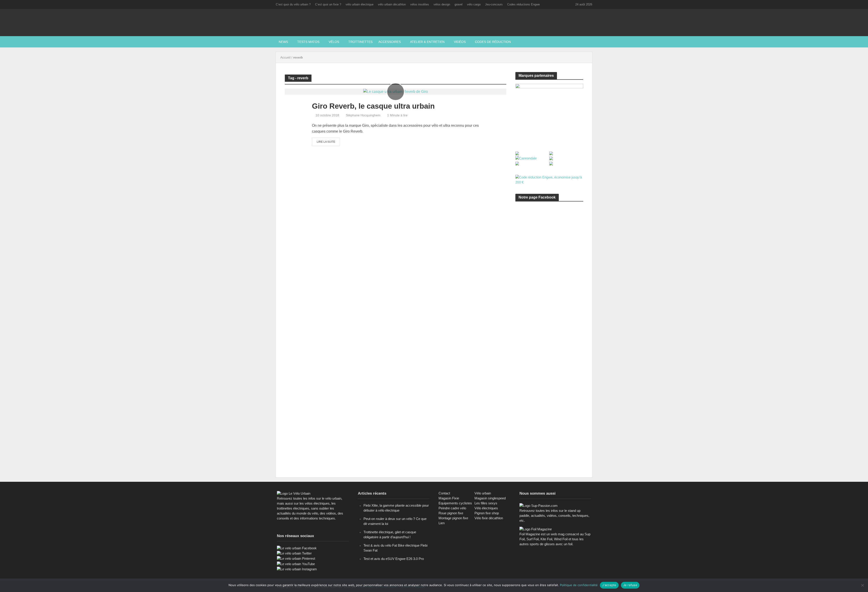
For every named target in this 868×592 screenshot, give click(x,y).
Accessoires (389, 42)
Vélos (334, 42)
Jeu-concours (494, 4)
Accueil (285, 57)
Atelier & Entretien (427, 42)
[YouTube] (296, 564)
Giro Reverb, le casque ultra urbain (373, 106)
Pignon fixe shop (486, 513)
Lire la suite (326, 141)
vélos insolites (419, 4)
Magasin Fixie (449, 498)
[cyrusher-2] (549, 112)
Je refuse (630, 585)
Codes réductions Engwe (523, 4)
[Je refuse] (862, 585)
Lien (442, 523)
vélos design (442, 4)
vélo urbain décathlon (392, 4)
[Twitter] (294, 553)
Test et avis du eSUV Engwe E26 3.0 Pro (393, 559)
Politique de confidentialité (579, 585)
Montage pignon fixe (453, 518)
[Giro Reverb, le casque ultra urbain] (395, 91)
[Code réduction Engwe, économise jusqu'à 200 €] (549, 179)
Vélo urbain (482, 493)
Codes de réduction (493, 42)
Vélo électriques (486, 508)
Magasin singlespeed (490, 498)
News (283, 42)
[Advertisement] (549, 248)
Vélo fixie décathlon (488, 518)
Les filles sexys (485, 503)
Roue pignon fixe (451, 513)
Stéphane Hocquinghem (363, 115)
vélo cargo (474, 4)
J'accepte (609, 585)
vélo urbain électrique (359, 4)
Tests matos (308, 42)
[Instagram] (297, 569)
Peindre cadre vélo (452, 508)
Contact (444, 493)
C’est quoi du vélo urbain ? (293, 4)
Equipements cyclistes (455, 503)
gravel (458, 4)
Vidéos (460, 42)
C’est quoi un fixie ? (328, 4)
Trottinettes (360, 42)
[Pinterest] (296, 558)
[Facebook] (297, 548)
